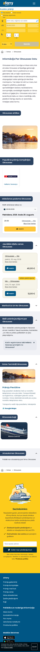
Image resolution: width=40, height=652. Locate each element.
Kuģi (4, 602)
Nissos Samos (14, 436)
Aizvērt (34, 646)
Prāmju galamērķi (10, 582)
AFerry (6, 578)
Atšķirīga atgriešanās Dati (9, 16)
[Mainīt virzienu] (37, 21)
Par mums (7, 618)
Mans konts (7, 612)
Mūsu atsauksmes (10, 595)
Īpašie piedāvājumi (10, 598)
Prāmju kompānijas (10, 585)
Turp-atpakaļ (6, 13)
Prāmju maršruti (9, 588)
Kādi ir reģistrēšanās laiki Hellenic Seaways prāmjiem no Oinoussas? (18, 344)
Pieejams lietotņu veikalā (9, 637)
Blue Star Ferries (30, 224)
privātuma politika (8, 647)
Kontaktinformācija (11, 615)
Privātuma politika (22, 559)
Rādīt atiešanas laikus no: (12, 205)
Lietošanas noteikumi (11, 622)
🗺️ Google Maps (9, 408)
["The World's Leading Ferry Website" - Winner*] (8, 3)
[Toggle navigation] (34, 3)
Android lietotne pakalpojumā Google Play (9, 641)
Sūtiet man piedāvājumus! (21, 550)
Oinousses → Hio (29, 221)
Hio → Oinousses (12, 281)
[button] (20, 209)
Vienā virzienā (17, 13)
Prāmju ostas (8, 592)
